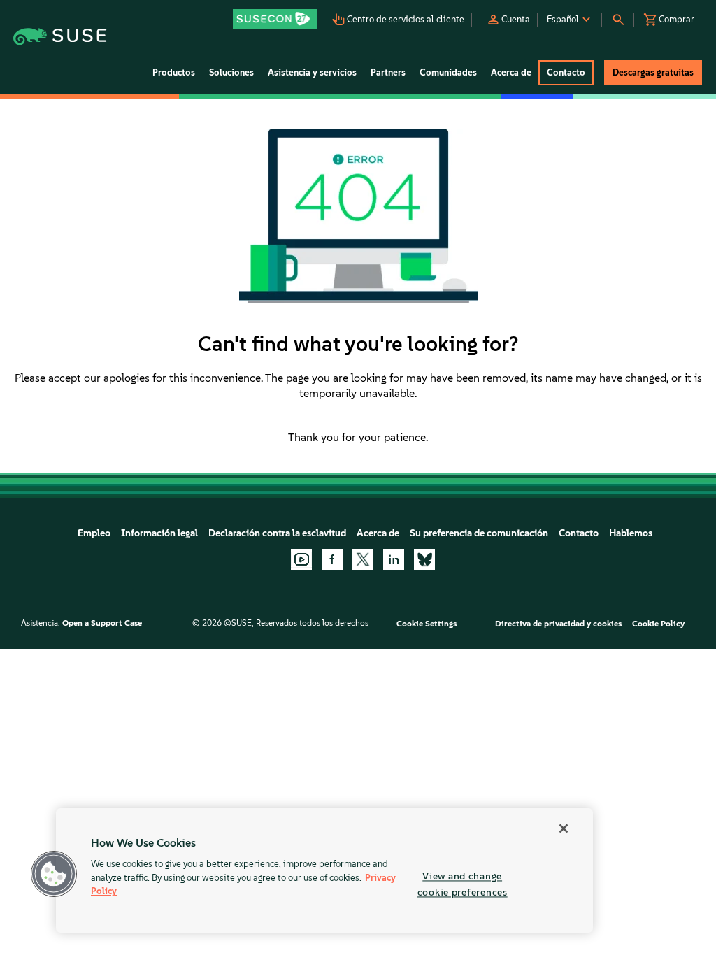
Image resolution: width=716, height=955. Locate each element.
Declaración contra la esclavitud (277, 533)
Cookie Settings (426, 624)
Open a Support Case (102, 623)
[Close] (563, 828)
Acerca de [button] (511, 72)
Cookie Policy (658, 624)
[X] (362, 559)
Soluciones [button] (231, 72)
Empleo (94, 533)
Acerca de (378, 533)
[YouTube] (301, 559)
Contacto (579, 533)
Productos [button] (173, 72)
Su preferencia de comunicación (479, 533)
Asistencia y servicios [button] (312, 72)
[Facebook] (332, 559)
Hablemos (630, 533)
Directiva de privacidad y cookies (558, 624)
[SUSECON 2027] (275, 19)
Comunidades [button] (448, 72)
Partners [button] (388, 72)
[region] (324, 870)
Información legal (159, 533)
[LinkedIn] (393, 559)
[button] (275, 14)
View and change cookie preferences (462, 884)
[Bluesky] (424, 559)
